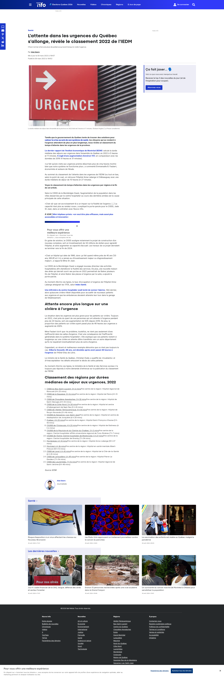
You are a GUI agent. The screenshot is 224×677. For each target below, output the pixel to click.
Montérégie (117, 652)
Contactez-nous (155, 621)
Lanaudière (117, 638)
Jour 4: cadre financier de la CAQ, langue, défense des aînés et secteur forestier (54, 589)
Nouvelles (81, 4)
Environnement (83, 627)
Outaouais (117, 655)
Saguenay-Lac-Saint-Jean (123, 663)
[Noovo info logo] (41, 4)
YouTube (45, 635)
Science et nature (84, 641)
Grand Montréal (119, 635)
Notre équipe (47, 621)
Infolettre (152, 638)
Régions (119, 4)
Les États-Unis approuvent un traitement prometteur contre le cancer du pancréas (111, 539)
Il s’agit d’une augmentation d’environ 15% (76, 156)
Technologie (82, 649)
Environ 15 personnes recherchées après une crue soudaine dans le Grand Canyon (111, 589)
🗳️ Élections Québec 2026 (60, 4)
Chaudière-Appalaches (122, 629)
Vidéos (93, 4)
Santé (30, 30)
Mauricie (116, 641)
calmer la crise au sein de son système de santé (66, 140)
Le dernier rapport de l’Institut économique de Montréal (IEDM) (74, 150)
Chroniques (106, 4)
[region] (112, 671)
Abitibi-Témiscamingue (122, 621)
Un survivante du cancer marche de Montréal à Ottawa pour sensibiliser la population (168, 589)
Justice (80, 632)
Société (80, 643)
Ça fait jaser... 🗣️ (159, 69)
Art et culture (83, 621)
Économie (81, 624)
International (82, 629)
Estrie (115, 632)
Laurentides (117, 649)
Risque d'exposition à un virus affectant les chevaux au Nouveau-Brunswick (52, 539)
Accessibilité (154, 635)
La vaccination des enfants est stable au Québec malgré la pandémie (168, 539)
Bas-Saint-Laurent (120, 624)
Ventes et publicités (156, 632)
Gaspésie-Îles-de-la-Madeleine (125, 660)
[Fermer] (220, 670)
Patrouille (81, 635)
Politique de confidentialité (159, 627)
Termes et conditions (157, 629)
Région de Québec (120, 657)
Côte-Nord (117, 646)
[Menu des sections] (30, 4)
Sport (80, 646)
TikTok (44, 638)
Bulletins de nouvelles (50, 624)
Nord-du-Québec (120, 643)
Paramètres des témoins (51, 641)
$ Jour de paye (134, 4)
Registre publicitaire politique (160, 624)
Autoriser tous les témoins (182, 671)
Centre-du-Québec (120, 627)
